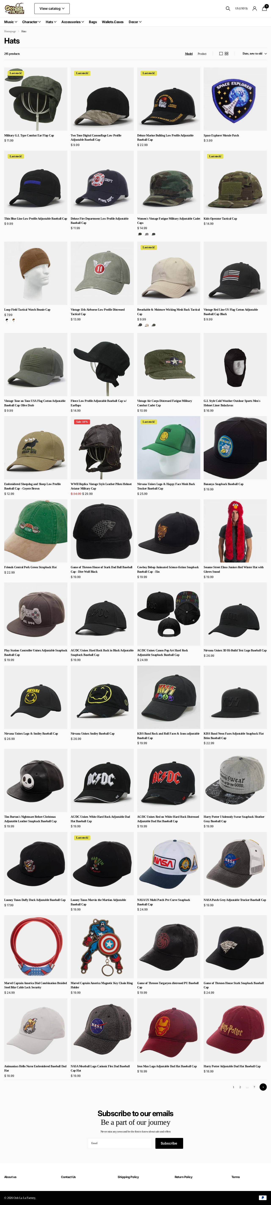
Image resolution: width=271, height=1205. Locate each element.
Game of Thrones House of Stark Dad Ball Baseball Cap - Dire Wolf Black (101, 569)
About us (10, 1177)
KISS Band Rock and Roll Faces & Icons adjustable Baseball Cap (168, 736)
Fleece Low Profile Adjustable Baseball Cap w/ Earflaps (98, 403)
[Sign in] (255, 8)
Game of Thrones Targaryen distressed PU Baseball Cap (168, 985)
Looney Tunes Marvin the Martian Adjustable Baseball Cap (98, 902)
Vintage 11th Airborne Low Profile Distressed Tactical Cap (98, 312)
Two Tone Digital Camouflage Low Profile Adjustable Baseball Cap (96, 138)
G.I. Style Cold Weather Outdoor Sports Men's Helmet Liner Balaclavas (232, 403)
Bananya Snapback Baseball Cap (223, 484)
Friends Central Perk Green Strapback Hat (30, 567)
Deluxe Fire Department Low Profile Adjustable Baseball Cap (99, 221)
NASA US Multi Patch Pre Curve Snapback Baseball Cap (163, 902)
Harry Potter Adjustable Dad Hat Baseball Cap (232, 1066)
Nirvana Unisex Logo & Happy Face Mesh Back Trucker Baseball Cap (166, 486)
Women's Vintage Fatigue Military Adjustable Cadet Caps (168, 221)
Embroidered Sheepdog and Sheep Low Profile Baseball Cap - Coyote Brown (32, 486)
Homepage (10, 31)
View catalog (50, 8)
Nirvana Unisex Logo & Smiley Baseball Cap (31, 733)
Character (29, 22)
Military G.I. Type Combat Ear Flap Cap (29, 135)
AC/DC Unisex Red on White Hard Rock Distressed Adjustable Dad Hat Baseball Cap (168, 819)
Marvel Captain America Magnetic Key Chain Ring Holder (102, 985)
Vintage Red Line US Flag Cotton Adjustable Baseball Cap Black (231, 312)
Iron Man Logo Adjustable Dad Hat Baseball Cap (167, 1066)
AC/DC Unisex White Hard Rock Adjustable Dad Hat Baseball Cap (100, 819)
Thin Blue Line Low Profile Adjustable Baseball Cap (35, 218)
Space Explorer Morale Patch (221, 135)
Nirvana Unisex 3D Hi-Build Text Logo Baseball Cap (235, 650)
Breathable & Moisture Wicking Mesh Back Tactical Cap (168, 312)
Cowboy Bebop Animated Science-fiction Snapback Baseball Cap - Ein (168, 569)
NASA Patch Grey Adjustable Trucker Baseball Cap (235, 900)
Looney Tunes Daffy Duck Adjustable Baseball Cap (34, 900)
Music (9, 22)
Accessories (70, 22)
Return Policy (183, 1177)
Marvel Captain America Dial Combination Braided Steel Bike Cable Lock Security (35, 985)
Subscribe (169, 1143)
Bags (93, 22)
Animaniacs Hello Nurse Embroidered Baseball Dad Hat (35, 1068)
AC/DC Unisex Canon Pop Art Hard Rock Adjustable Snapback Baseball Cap (162, 653)
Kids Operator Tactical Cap (220, 218)
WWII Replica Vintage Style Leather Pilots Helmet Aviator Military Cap (101, 486)
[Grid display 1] (221, 53)
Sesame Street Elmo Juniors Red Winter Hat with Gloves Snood (234, 569)
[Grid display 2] (226, 53)
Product (202, 53)
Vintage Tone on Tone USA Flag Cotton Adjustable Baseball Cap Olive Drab (34, 403)
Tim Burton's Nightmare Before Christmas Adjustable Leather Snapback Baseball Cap (30, 819)
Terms (235, 1177)
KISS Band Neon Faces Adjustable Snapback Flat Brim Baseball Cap (234, 736)
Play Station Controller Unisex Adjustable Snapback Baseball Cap (35, 653)
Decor (133, 22)
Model (189, 53)
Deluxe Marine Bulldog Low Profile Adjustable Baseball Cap (165, 138)
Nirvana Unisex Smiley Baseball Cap (93, 733)
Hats (49, 22)
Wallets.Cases (113, 22)
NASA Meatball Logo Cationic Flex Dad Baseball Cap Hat (100, 1068)
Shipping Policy (128, 1177)
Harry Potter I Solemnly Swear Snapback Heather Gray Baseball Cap (234, 819)
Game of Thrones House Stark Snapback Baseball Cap (234, 985)
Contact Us (68, 1177)
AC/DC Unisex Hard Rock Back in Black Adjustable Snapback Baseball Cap (102, 653)
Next (263, 1087)
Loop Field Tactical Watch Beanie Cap (27, 309)
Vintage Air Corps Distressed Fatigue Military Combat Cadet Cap (164, 403)
